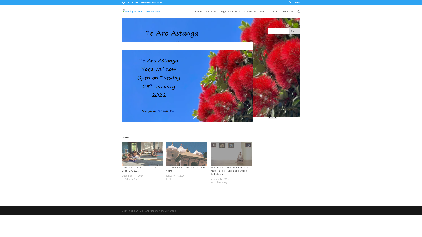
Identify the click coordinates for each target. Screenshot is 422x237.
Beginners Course (230, 11)
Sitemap (171, 210)
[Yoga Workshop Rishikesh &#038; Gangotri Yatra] (186, 154)
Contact (274, 11)
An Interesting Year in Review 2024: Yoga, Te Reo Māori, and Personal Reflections (230, 171)
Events (286, 11)
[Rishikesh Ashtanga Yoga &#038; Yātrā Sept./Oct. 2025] (142, 154)
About (209, 11)
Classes (248, 11)
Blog (262, 11)
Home (198, 11)
